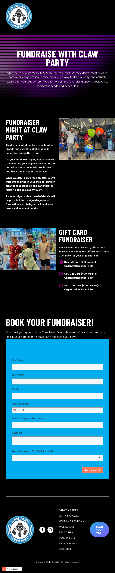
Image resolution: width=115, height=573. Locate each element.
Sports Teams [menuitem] (68, 543)
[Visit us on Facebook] (42, 530)
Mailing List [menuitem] (66, 526)
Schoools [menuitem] (65, 549)
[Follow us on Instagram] (50, 530)
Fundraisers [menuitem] (67, 537)
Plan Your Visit (99, 529)
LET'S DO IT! (92, 470)
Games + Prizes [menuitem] (68, 510)
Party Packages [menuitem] (69, 515)
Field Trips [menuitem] (66, 532)
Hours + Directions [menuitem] (71, 521)
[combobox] (57, 458)
